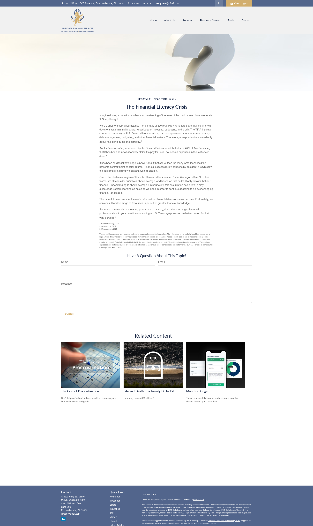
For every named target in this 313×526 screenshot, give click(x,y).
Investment (115, 500)
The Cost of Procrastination (80, 391)
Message (66, 283)
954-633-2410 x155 (142, 3)
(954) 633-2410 (76, 496)
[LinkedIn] (219, 3)
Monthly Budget (197, 391)
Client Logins (241, 3)
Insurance (115, 508)
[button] (153, 20)
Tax (111, 512)
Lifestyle (114, 521)
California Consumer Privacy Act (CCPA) (224, 520)
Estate (113, 504)
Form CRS (151, 494)
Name (64, 262)
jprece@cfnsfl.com (169, 3)
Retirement (115, 496)
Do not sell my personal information (202, 523)
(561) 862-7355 (77, 500)
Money (113, 516)
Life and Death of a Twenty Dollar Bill (149, 391)
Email (161, 262)
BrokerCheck (198, 499)
